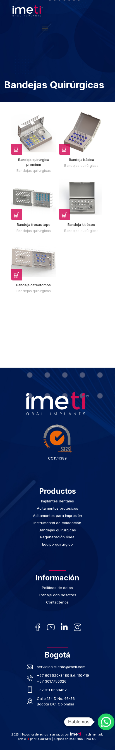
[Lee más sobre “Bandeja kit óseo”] (64, 214)
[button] (45, 28)
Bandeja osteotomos (33, 285)
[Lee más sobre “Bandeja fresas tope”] (16, 214)
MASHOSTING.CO (83, 739)
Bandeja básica (81, 160)
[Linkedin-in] (64, 627)
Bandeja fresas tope (34, 225)
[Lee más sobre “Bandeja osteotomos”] (16, 274)
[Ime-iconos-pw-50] (77, 627)
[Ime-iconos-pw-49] (50, 627)
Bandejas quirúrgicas (33, 170)
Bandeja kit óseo (81, 225)
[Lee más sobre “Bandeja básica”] (64, 149)
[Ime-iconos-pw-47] (37, 627)
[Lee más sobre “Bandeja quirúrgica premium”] (16, 149)
